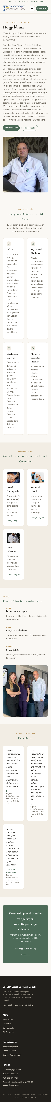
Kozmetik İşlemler (10, 1047)
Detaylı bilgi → (13, 520)
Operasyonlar (8, 1028)
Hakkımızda (30, 128)
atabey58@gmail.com (12, 1069)
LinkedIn (29, 1005)
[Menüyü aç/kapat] (32, 8)
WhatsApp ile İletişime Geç (25, 949)
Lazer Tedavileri (9, 1051)
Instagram (18, 1005)
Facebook (7, 1005)
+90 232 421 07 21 (10, 1078)
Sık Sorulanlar (8, 1032)
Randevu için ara (11, 127)
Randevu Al (41, 8)
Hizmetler (7, 1024)
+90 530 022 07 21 (10, 1074)
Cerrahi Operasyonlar (12, 1055)
